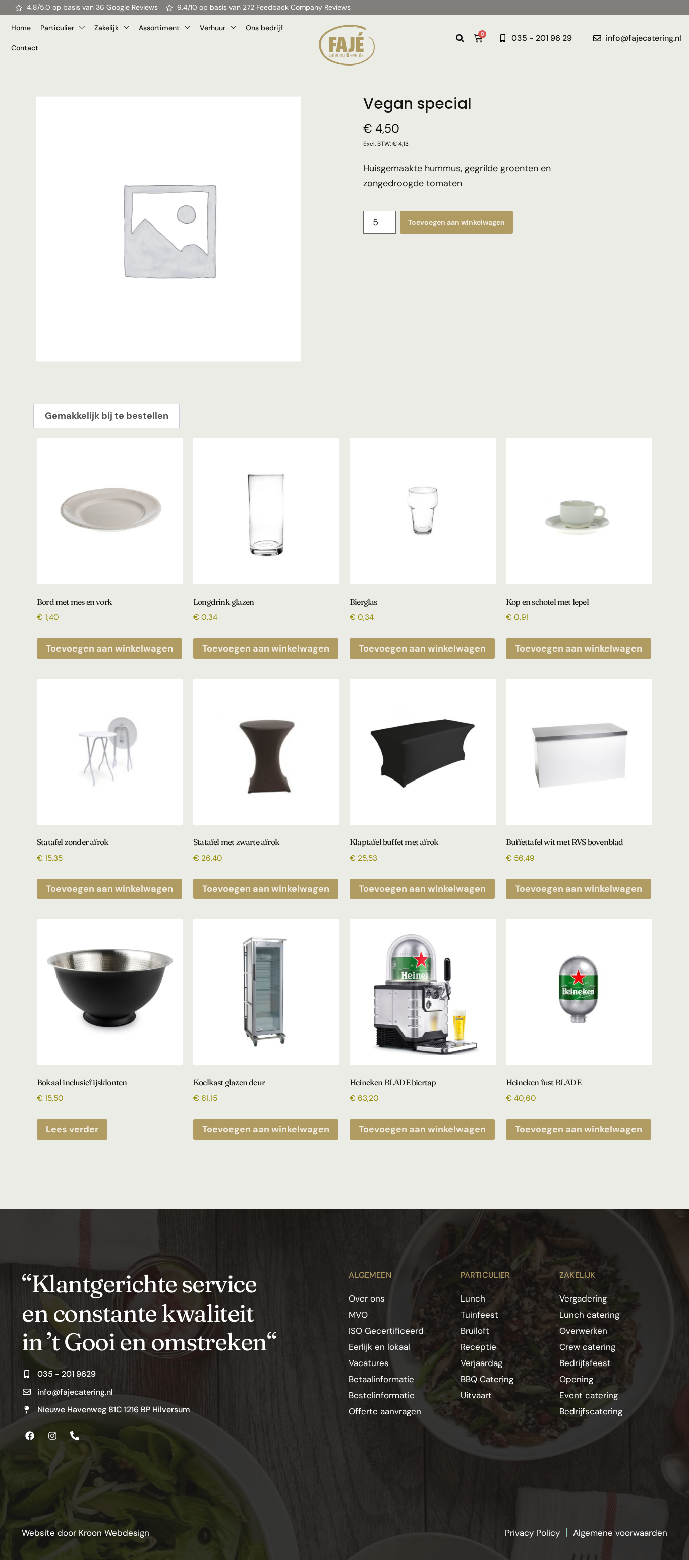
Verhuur (212, 27)
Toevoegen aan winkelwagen (456, 222)
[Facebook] (30, 1435)
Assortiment (159, 27)
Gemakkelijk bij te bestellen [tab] (106, 416)
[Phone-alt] (75, 1435)
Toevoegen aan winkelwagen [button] (109, 648)
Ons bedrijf (264, 27)
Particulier (57, 27)
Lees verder (72, 1129)
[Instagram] (52, 1435)
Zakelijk (106, 27)
